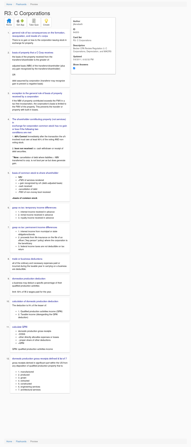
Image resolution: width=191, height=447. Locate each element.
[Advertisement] (95, 103)
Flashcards (21, 4)
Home (9, 4)
